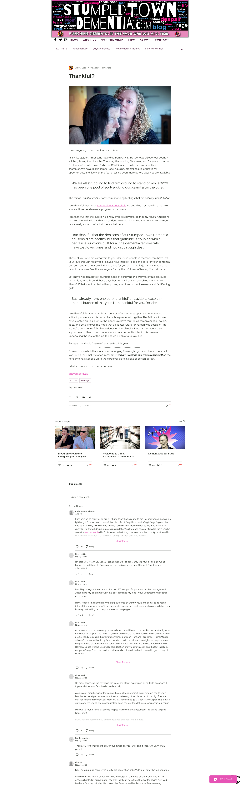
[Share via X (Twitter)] (76, 397)
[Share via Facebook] (70, 397)
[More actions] (169, 67)
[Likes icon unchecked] (77, 546)
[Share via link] (90, 397)
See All (182, 421)
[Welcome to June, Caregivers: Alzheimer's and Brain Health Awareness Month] (120, 437)
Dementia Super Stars (161, 453)
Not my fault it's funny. (128, 48)
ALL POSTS (61, 48)
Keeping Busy (80, 48)
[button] (122, 33)
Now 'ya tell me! (154, 48)
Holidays (85, 380)
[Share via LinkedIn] (83, 397)
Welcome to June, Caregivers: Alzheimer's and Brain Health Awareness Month (120, 455)
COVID (73, 380)
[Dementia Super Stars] (165, 437)
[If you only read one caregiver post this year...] (75, 437)
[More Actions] (169, 512)
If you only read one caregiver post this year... (73, 455)
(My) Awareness (101, 48)
